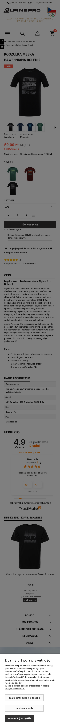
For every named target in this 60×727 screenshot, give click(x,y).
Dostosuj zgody (24, 708)
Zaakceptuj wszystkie (19, 718)
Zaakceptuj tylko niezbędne (24, 697)
